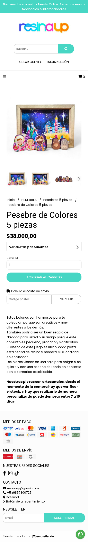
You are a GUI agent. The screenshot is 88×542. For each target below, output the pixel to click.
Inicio (11, 199)
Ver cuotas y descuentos (28, 247)
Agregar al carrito (44, 277)
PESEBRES (29, 199)
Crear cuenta (30, 62)
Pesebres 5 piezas (58, 199)
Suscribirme (64, 517)
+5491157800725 (19, 493)
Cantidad (12, 258)
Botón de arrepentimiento (25, 501)
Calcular (66, 299)
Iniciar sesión (58, 62)
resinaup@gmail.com (22, 488)
